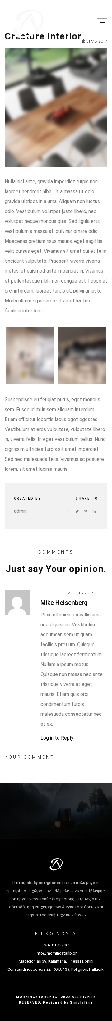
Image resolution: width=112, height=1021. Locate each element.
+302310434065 (56, 945)
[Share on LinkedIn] (94, 511)
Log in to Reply (56, 738)
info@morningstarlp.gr (56, 953)
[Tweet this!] (77, 511)
